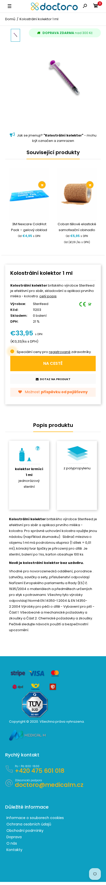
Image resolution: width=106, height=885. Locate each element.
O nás (11, 843)
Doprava (14, 836)
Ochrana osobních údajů (28, 824)
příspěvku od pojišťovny (64, 391)
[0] (95, 6)
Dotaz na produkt (55, 379)
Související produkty (53, 152)
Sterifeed (40, 303)
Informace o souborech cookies (35, 817)
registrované (59, 351)
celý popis (48, 296)
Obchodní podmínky (24, 830)
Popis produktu (53, 425)
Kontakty (14, 849)
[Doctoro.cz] (54, 6)
